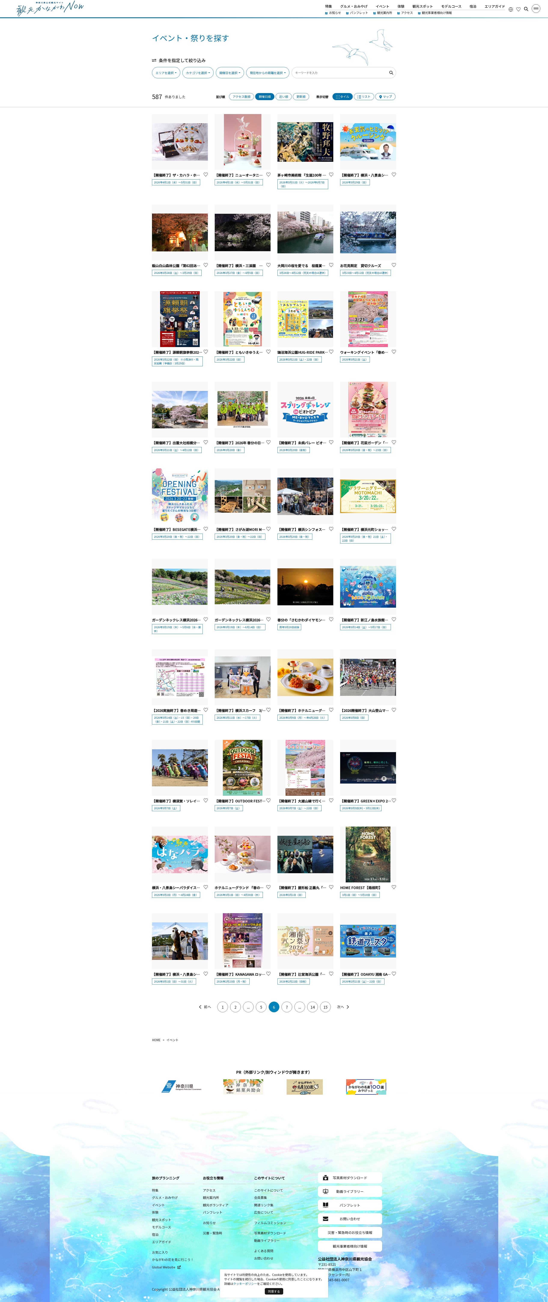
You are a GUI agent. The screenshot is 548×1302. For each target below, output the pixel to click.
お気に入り (160, 1252)
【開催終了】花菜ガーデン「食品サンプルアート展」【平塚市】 (389, 442)
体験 (401, 6)
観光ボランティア (215, 1205)
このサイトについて (268, 1190)
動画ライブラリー (267, 1240)
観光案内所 (384, 12)
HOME (156, 1040)
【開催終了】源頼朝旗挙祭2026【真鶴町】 (185, 352)
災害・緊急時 (212, 1233)
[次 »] (343, 1007)
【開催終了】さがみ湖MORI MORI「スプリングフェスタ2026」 (264, 529)
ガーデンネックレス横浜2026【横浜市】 (246, 619)
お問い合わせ (263, 1258)
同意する (274, 1291)
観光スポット (422, 6)
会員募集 (260, 1197)
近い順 (283, 96)
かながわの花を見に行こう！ (173, 1259)
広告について (263, 1212)
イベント (382, 6)
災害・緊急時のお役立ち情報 (350, 1232)
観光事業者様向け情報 (437, 12)
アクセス (407, 12)
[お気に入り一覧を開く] (518, 9)
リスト (366, 96)
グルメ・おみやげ (354, 6)
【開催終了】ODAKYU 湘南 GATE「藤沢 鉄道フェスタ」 (383, 974)
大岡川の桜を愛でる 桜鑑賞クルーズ (306, 265)
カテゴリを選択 (196, 73)
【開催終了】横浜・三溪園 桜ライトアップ (249, 265)
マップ (387, 96)
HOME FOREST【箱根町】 (361, 887)
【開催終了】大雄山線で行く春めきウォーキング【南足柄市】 (325, 800)
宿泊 (473, 6)
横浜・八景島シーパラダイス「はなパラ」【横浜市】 (192, 887)
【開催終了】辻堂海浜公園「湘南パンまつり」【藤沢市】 (321, 974)
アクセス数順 (241, 96)
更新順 (300, 96)
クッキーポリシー (245, 1283)
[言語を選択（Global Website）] (511, 9)
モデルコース (451, 6)
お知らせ (335, 12)
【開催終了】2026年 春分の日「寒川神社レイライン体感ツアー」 (265, 442)
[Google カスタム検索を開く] (526, 9)
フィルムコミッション (270, 1222)
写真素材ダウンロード (270, 1233)
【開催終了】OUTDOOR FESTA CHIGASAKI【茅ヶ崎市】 (259, 800)
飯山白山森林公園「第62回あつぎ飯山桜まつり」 (190, 265)
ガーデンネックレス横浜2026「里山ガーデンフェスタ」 (195, 619)
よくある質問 (263, 1251)
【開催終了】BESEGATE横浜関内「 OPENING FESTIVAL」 (198, 529)
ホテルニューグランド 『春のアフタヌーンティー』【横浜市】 (262, 887)
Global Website (163, 1267)
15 (325, 1007)
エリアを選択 (165, 73)
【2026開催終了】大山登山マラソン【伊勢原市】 (378, 710)
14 (312, 1007)
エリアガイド (495, 6)
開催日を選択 (228, 73)
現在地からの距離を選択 (266, 73)
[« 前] (205, 1007)
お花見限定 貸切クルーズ (360, 265)
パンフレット (359, 12)
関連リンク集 (263, 1205)
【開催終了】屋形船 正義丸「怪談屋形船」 (310, 887)
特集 (328, 6)
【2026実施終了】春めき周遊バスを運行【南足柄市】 (193, 710)
